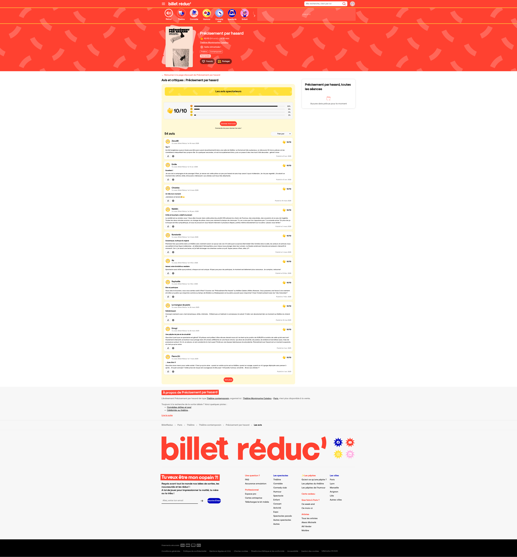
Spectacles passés (282, 516)
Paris (275, 398)
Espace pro (250, 494)
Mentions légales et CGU (220, 551)
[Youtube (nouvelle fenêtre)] (350, 442)
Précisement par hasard (237, 425)
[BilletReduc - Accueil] (180, 3)
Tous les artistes (310, 518)
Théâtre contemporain (218, 398)
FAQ (247, 479)
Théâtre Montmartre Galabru (214, 42)
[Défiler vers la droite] (255, 15)
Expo (275, 512)
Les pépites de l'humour (313, 487)
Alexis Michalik (309, 522)
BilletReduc (167, 425)
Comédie (278, 483)
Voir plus (228, 380)
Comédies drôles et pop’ (179, 407)
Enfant (276, 500)
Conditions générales (171, 551)
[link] (226, 141)
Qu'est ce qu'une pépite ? (314, 479)
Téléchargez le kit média (257, 502)
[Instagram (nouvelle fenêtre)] (338, 454)
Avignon (334, 492)
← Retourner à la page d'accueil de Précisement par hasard (191, 75)
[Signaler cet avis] (173, 156)
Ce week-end (308, 504)
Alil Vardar (306, 526)
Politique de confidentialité (194, 551)
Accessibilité (292, 551)
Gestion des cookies (310, 551)
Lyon (332, 483)
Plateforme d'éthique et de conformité (267, 551)
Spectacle (278, 496)
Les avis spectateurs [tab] (228, 91)
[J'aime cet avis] (168, 156)
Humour (277, 492)
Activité (277, 508)
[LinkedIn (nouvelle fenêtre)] (350, 454)
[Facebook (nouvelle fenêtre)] (338, 442)
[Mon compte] (352, 4)
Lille (332, 496)
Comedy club (280, 487)
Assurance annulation (255, 483)
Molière (305, 530)
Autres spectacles (282, 520)
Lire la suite (167, 415)
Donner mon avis (228, 123)
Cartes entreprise (253, 498)
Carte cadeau (308, 494)
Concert (277, 504)
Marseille (334, 487)
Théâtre (190, 425)
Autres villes (336, 500)
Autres (276, 524)
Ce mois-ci (307, 508)
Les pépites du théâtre (313, 483)
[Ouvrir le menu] (164, 4)
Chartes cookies (241, 551)
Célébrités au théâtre (177, 410)
